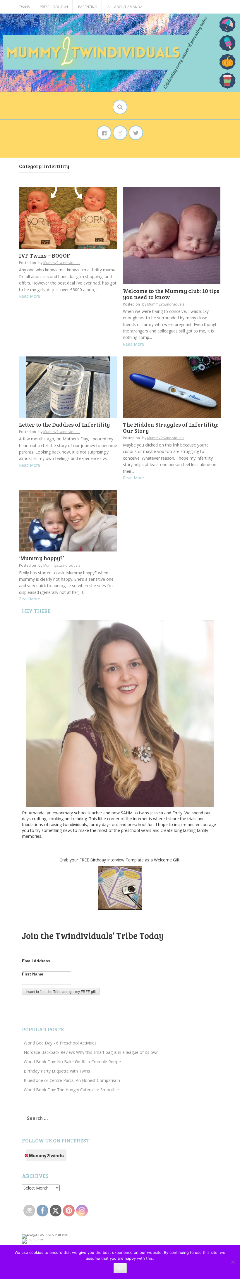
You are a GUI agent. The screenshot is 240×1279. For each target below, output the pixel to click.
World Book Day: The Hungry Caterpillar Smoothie (71, 1089)
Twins (24, 6)
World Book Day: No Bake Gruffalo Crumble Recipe (72, 1061)
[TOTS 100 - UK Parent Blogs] (46, 1236)
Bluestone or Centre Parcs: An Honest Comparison (72, 1080)
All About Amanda (125, 6)
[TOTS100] (33, 1241)
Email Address (36, 961)
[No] (233, 1262)
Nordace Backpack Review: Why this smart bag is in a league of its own (91, 1052)
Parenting (87, 6)
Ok (120, 1268)
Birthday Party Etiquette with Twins (57, 1071)
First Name (32, 974)
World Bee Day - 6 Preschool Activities (60, 1043)
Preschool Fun (54, 6)
